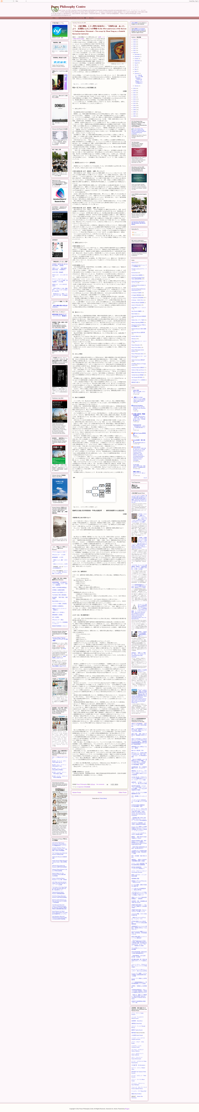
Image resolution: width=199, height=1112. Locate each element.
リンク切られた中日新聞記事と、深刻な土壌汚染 (139, 889)
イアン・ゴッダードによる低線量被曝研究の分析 (139, 793)
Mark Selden (135, 313)
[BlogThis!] (113, 784)
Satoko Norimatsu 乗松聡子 (138, 360)
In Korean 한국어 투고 (137, 300)
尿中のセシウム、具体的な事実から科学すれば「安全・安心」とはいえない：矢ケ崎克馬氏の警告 (139, 754)
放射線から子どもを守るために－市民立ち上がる (139, 881)
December (137, 54)
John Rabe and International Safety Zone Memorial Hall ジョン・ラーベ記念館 (59, 883)
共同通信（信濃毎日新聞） (58, 590)
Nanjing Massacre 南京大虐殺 (139, 328)
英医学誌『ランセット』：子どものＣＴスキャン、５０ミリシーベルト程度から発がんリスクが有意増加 (139, 772)
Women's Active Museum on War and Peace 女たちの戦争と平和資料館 (59, 901)
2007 (134, 114)
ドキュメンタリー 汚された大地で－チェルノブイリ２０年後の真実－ (139, 966)
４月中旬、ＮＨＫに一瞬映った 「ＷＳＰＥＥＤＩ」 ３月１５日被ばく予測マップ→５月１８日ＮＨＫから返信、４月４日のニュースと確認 (139, 518)
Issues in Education (136, 305)
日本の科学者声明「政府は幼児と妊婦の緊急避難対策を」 (139, 952)
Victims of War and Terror (138, 370)
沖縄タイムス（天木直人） (58, 612)
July (136, 65)
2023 (134, 46)
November (137, 56)
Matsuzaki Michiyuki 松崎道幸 (139, 316)
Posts (134, 232)
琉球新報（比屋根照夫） (58, 606)
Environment (135, 272)
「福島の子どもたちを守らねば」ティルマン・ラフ (139, 918)
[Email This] (111, 784)
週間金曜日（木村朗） (57, 614)
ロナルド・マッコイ (136, 1026)
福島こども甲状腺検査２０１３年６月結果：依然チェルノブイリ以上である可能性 (139, 730)
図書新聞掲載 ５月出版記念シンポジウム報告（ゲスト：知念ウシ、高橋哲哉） (59, 584)
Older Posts (123, 792)
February (137, 73)
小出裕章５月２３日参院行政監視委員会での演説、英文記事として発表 (139, 852)
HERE (64, 648)
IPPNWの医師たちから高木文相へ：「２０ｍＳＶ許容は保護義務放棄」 (139, 923)
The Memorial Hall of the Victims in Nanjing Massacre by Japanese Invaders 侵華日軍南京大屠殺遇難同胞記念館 (59, 906)
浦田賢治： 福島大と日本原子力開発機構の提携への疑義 (139, 860)
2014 (134, 99)
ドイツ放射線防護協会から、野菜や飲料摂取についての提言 (139, 983)
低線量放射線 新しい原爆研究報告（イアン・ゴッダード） (139, 767)
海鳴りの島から (137, 471)
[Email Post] (107, 784)
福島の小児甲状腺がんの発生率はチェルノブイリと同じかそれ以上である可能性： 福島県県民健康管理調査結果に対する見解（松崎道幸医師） (139, 741)
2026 (134, 39)
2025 (134, 42)
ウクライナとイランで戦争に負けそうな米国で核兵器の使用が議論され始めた (139, 400)
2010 (134, 107)
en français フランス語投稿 (138, 380)
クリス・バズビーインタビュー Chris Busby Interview (139, 871)
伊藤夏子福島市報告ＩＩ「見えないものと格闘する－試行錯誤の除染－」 (139, 906)
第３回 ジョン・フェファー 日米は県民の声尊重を (59, 769)
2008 (134, 111)
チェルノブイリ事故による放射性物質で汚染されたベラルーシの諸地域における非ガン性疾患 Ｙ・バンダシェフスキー (140, 828)
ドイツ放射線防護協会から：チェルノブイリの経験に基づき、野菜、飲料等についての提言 (139, 586)
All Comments (136, 234)
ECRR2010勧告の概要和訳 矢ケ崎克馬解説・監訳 (139, 805)
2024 (134, 44)
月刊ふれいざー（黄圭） (58, 619)
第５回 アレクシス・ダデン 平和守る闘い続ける (59, 761)
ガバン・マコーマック (137, 1057)
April (136, 71)
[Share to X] (114, 784)
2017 (134, 92)
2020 (134, 52)
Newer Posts (76, 792)
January (137, 85)
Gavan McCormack (136, 1058)
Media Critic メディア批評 (138, 320)
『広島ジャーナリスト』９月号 (59, 564)
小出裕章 (134, 1035)
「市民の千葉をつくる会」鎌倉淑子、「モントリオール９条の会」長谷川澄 (59, 290)
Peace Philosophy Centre (68, 6)
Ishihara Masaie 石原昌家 (138, 302)
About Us (91, 17)
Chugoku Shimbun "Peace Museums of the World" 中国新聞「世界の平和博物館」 (59, 849)
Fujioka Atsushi (138, 1030)
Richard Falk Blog (138, 405)
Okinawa (134, 338)
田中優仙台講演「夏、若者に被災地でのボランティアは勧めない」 (139, 961)
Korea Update (136, 447)
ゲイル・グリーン (136, 1013)
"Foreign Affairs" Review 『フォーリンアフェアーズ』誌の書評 (59, 639)
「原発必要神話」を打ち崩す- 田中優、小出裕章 (139, 956)
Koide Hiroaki (139, 1035)
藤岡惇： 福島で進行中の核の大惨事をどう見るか (139, 837)
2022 (134, 48)
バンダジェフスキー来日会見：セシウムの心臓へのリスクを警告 (139, 801)
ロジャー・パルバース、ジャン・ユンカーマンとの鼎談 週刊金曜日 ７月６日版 (59, 280)
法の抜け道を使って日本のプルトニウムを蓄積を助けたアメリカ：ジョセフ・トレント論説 (139, 778)
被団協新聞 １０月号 (57, 557)
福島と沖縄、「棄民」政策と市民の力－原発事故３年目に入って (139, 735)
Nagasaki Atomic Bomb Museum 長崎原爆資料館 (58, 893)
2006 (134, 116)
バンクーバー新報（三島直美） (59, 603)
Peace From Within (136, 347)
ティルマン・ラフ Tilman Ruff (139, 1091)
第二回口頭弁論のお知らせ (139, 442)
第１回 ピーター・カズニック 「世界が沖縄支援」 (60, 776)
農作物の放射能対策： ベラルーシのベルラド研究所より (139, 868)
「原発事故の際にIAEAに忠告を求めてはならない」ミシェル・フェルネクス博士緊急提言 (139, 819)
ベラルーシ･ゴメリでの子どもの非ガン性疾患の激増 (139, 833)
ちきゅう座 (136, 390)
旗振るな (135, 435)
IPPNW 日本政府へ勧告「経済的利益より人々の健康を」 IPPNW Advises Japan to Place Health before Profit (139, 842)
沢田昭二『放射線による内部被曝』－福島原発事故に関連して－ (142, 633)
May (136, 69)
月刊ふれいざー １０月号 (58, 554)
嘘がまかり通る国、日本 (137, 750)
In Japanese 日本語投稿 (83, 787)
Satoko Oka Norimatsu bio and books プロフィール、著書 (72, 17)
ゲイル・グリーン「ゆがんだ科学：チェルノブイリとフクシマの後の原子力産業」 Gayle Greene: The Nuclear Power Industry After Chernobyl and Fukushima (139, 812)
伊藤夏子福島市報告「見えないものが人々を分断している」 (139, 910)
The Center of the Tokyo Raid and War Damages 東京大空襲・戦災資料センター (59, 888)
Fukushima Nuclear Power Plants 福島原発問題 (138, 278)
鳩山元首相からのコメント (58, 601)
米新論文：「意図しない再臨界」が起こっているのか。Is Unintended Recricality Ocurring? (139, 654)
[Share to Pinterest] (117, 784)
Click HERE (135, 22)
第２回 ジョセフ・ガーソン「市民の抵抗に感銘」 (59, 773)
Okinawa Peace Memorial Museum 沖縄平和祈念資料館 (59, 866)
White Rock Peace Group (138, 372)
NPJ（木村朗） (56, 617)
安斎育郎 (134, 1020)
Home (54, 17)
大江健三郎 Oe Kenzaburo (138, 1065)
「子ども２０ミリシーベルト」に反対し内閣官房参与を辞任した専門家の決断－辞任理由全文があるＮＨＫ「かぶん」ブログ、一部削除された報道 (139, 943)
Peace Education (136, 345)
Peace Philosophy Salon (137, 353)
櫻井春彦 (134, 1032)
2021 (134, 50)
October (137, 58)
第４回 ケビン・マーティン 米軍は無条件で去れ (59, 765)
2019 (134, 88)
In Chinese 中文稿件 (136, 292)
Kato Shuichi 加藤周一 (137, 311)
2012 (134, 103)
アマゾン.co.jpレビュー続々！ (59, 552)
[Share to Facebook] (116, 784)
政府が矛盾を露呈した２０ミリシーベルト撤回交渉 (139, 937)
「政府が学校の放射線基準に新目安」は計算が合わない (139, 847)
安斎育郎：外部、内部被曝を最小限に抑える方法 (139, 902)
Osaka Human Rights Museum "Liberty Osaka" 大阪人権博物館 (59, 862)
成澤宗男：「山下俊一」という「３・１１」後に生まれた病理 (139, 783)
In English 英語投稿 (136, 295)
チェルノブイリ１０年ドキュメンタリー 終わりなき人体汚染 (139, 970)
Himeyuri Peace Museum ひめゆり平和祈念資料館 (59, 870)
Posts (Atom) (103, 798)
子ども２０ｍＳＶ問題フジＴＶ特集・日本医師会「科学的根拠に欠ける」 (139, 933)
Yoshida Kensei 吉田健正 (138, 375)
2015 (134, 97)
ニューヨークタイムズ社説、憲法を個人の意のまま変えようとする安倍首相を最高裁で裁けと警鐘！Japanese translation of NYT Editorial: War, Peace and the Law (139, 499)
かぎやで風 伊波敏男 (57, 272)
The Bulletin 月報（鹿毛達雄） (59, 594)
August (136, 62)
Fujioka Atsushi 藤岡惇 (137, 275)
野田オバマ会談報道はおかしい (142, 670)
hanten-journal (137, 424)
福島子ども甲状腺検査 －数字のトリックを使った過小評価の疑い (139, 725)
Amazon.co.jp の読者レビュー (59, 592)
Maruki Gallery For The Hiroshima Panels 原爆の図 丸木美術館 (59, 875)
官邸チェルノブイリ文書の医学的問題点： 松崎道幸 (139, 898)
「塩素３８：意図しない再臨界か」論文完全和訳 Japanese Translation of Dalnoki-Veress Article (139, 996)
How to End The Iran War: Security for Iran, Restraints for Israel (139, 408)
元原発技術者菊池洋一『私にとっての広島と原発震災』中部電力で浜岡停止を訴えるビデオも (139, 991)
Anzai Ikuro (139, 1020)
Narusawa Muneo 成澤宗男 (138, 332)
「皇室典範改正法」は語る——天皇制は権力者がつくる (139, 427)
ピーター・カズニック (137, 1075)
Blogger (127, 1108)
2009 (134, 109)
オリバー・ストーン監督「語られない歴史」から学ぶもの (59, 572)
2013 (134, 101)
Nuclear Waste (135, 336)
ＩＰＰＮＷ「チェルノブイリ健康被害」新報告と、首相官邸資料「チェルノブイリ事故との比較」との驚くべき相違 (139, 567)
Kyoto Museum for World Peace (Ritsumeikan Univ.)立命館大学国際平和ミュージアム (59, 913)
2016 (134, 94)
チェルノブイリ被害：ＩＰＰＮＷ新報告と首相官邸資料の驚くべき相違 (139, 975)
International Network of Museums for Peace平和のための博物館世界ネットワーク (59, 844)
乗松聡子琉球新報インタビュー (59, 626)
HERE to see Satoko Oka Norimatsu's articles (138, 29)
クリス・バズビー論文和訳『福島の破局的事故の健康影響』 (139, 864)
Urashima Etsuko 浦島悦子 (138, 367)
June (136, 67)
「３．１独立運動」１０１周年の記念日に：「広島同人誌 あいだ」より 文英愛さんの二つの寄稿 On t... (138, 79)
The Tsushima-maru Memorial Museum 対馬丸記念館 (59, 853)
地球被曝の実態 (135, 878)
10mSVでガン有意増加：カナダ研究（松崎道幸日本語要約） (139, 823)
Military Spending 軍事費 (138, 322)
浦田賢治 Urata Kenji (137, 1023)
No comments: (100, 784)
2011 (134, 105)
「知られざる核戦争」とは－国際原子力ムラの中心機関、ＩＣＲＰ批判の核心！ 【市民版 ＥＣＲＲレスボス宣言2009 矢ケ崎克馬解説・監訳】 (139, 762)
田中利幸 (134, 1071)
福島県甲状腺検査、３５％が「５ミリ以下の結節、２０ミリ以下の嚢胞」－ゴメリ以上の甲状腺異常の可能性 (139, 787)
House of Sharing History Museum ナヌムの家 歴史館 (59, 879)
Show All (145, 477)
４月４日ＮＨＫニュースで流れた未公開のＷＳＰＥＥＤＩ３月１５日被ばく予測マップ (139, 894)
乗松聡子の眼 (135, 382)
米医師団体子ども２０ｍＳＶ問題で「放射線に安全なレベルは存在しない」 (139, 928)
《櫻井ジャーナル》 (138, 397)
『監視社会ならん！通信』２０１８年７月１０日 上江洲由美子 (59, 295)
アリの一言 (136, 464)
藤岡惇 (133, 1030)
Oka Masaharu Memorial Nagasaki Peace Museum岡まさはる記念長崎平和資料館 (59, 918)
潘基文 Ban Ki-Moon (136, 1093)
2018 (134, 90)
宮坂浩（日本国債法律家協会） (59, 587)
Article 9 (133, 262)
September (137, 60)
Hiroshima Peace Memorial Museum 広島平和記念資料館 (59, 896)
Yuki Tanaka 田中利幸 (137, 377)
